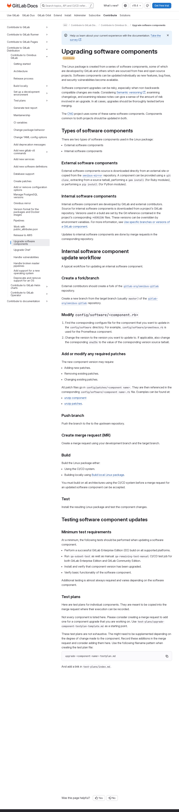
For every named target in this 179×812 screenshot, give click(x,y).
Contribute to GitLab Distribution (18, 49)
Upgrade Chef (22, 249)
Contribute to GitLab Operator (22, 294)
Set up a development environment (27, 93)
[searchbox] (67, 5)
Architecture (21, 71)
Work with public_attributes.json (26, 228)
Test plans (20, 100)
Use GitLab (13, 15)
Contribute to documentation (23, 301)
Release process (23, 78)
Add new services (24, 159)
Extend (58, 15)
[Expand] (47, 27)
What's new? (111, 5)
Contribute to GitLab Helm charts (25, 287)
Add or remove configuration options (30, 188)
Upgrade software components (24, 243)
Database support (24, 173)
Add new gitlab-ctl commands (24, 152)
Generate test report (25, 107)
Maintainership (22, 115)
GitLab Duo (28, 15)
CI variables (20, 122)
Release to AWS (23, 235)
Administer (80, 15)
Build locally (21, 85)
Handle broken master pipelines (27, 265)
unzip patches (73, 403)
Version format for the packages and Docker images (27, 212)
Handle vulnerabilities (26, 257)
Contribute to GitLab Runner (23, 34)
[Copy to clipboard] (167, 656)
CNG (70, 113)
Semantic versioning (129, 92)
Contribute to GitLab (18, 27)
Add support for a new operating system (27, 272)
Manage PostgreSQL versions (26, 196)
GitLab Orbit (44, 15)
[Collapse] (47, 49)
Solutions (125, 15)
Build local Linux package (108, 475)
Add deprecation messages (30, 144)
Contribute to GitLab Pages (22, 41)
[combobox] (125, 5)
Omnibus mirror (22, 203)
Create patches (22, 181)
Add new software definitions (30, 166)
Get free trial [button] (162, 5)
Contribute (110, 15)
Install (68, 15)
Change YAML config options (30, 137)
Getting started (22, 63)
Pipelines (19, 220)
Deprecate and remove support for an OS (27, 279)
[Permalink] (135, 130)
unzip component (75, 398)
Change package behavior (29, 129)
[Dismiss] (168, 35)
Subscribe (95, 15)
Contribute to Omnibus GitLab (23, 56)
